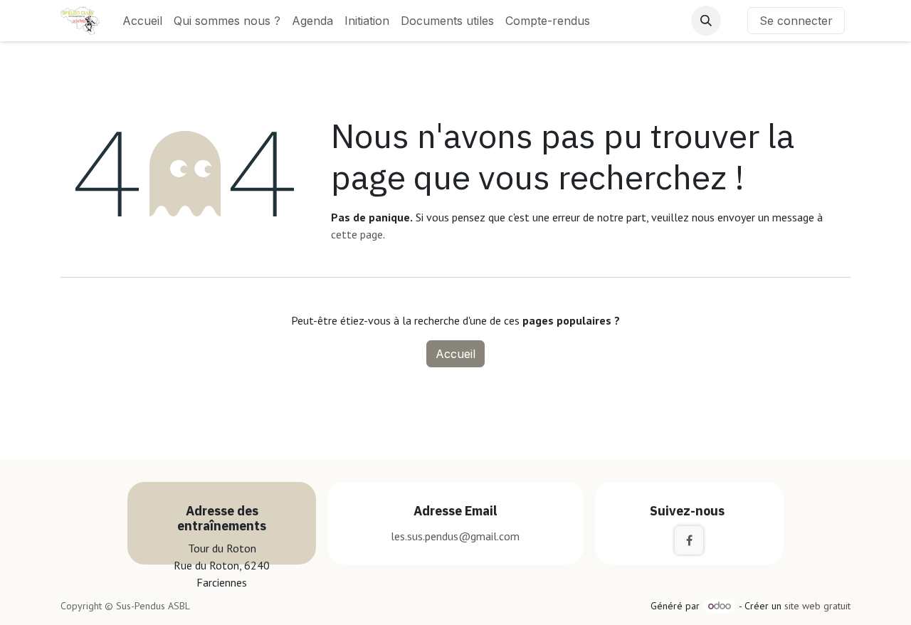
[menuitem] (142, 20)
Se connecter (796, 21)
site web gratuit (817, 605)
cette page (357, 234)
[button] (706, 21)
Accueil (455, 354)
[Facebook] (689, 540)
